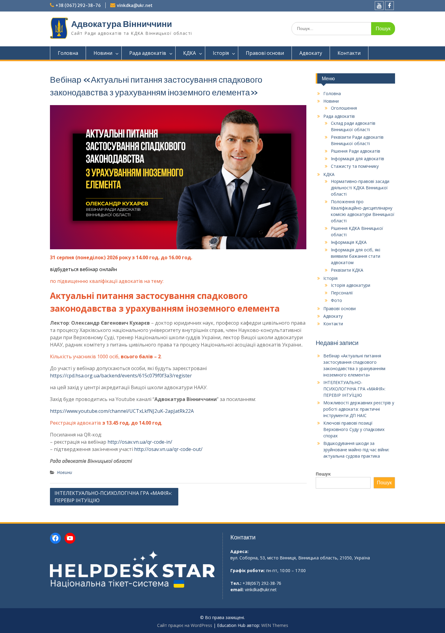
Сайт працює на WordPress (184, 625)
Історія (221, 53)
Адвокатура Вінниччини (121, 23)
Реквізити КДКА (347, 270)
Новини (103, 53)
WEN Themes (274, 625)
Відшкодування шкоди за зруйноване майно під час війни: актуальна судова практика (356, 449)
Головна (68, 53)
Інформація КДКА (349, 242)
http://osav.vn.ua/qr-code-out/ (168, 449)
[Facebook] (389, 5)
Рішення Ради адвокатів (355, 151)
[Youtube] (379, 5)
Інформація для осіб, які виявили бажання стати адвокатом (355, 256)
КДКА (189, 53)
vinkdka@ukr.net (135, 5)
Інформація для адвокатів (357, 158)
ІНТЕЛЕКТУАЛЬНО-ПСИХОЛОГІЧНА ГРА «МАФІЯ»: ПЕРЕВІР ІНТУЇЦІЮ (113, 497)
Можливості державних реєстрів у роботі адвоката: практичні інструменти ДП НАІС (358, 409)
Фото (336, 300)
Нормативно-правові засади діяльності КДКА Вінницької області (360, 187)
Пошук (323, 474)
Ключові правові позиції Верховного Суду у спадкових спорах (353, 429)
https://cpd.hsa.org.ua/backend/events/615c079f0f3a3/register (121, 375)
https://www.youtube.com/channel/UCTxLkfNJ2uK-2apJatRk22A (122, 411)
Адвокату (310, 53)
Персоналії (342, 293)
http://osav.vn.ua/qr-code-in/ (139, 442)
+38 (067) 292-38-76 (78, 5)
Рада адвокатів (147, 53)
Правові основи (265, 53)
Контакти (349, 53)
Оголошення (344, 108)
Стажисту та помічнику (355, 166)
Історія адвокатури (350, 285)
